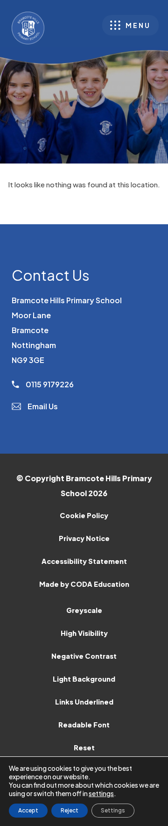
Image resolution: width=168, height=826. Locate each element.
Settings (113, 810)
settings (101, 793)
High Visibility (84, 633)
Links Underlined (84, 702)
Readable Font (84, 724)
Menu (138, 25)
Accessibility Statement (84, 561)
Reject (69, 810)
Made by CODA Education (96, 587)
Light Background (84, 679)
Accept (28, 810)
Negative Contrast (84, 656)
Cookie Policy (84, 515)
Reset (84, 747)
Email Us (42, 406)
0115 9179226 (49, 384)
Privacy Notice (84, 538)
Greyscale (84, 610)
